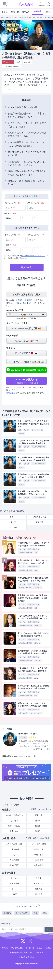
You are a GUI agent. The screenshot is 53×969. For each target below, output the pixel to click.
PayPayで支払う (23, 340)
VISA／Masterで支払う (23, 328)
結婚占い (38, 831)
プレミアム (9, 62)
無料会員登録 (11, 393)
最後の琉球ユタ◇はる (28, 733)
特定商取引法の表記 (26, 957)
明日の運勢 (38, 860)
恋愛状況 (38, 815)
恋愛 (18, 62)
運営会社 (39, 952)
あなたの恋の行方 (38, 17)
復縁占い (38, 820)
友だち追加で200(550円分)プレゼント (28, 369)
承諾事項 (28, 300)
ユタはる (7, 913)
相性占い (38, 826)
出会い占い (14, 831)
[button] (26, 315)
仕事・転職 (14, 849)
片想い (45, 913)
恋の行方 (27, 62)
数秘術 (14, 894)
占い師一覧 (30, 948)
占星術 (38, 878)
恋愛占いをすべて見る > (41, 809)
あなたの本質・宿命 (14, 844)
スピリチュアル (38, 883)
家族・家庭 (38, 854)
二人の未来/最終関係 (11, 66)
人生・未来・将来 (38, 844)
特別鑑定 (38, 11)
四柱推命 (13, 527)
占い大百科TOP (6, 17)
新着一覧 (15, 11)
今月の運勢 (38, 865)
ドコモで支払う (23, 353)
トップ (5, 11)
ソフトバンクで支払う (20, 361)
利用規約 (19, 300)
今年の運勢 (14, 865)
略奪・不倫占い (14, 826)
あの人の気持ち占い (14, 815)
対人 (14, 854)
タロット (13, 517)
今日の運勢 (14, 860)
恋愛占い (28, 17)
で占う (26, 267)
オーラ (13, 522)
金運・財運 (38, 849)
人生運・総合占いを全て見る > (38, 838)
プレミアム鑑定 (18, 17)
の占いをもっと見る (19, 756)
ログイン (30, 387)
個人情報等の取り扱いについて (33, 256)
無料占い (26, 11)
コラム (48, 11)
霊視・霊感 (14, 883)
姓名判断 (38, 889)
